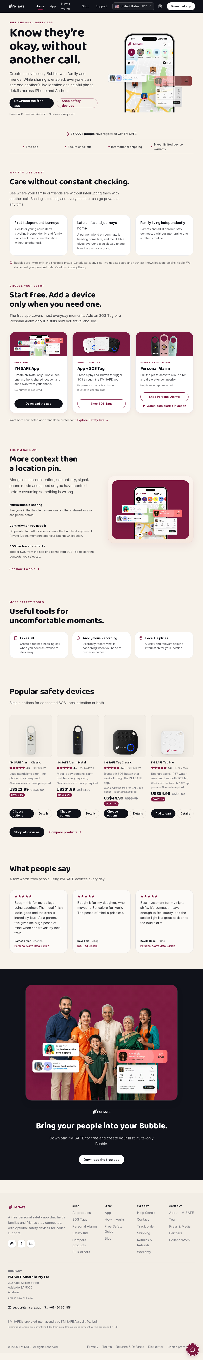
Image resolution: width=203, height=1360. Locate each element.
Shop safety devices (71, 103)
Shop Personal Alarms (164, 396)
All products (81, 1213)
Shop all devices (27, 832)
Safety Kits (80, 1233)
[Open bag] (160, 6)
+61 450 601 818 (60, 1307)
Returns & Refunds (130, 1347)
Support (101, 6)
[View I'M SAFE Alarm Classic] (31, 736)
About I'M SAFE (181, 1213)
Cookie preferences (181, 1347)
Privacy (92, 1347)
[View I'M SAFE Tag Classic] (125, 736)
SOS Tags (79, 1219)
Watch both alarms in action (166, 405)
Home (40, 6)
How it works (65, 6)
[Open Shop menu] (91, 6)
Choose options (18, 813)
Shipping (143, 1233)
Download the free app (28, 103)
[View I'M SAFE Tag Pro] (172, 736)
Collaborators (179, 1240)
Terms (107, 1347)
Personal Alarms (85, 1226)
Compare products (63, 832)
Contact (143, 1219)
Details (44, 813)
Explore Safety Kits (91, 420)
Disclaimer (156, 1347)
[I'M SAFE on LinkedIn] (31, 1244)
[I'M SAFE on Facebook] (21, 1244)
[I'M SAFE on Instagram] (12, 1244)
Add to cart (163, 813)
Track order (146, 1226)
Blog (108, 1238)
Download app (181, 6)
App (53, 6)
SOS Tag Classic (87, 945)
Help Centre (146, 1213)
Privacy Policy (77, 267)
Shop (85, 6)
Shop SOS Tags (101, 403)
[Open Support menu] (109, 6)
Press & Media (180, 1226)
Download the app (38, 403)
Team (173, 1219)
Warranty (144, 1252)
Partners (175, 1233)
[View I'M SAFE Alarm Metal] (78, 736)
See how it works (22, 569)
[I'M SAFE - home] (17, 1207)
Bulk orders (81, 1252)
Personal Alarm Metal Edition (31, 945)
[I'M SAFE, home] (16, 6)
